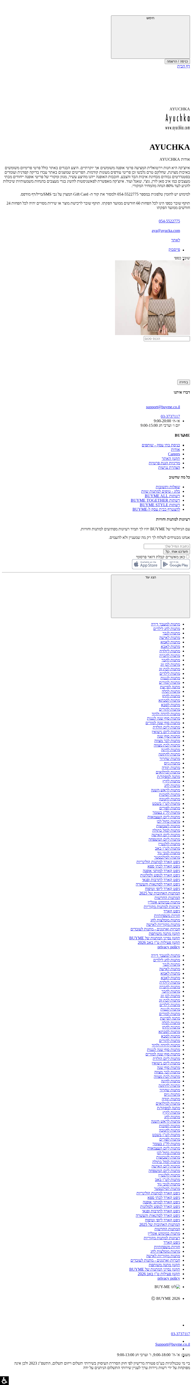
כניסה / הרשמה (177, 61)
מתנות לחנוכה (169, 799)
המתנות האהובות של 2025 (159, 893)
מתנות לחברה (169, 655)
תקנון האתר (171, 458)
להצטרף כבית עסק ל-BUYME (156, 509)
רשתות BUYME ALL (162, 496)
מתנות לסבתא (169, 700)
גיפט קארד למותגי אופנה (161, 871)
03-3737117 (180, 1334)
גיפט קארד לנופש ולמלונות (160, 875)
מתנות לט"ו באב (167, 848)
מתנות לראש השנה (165, 790)
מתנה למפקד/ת (168, 776)
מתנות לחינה (170, 750)
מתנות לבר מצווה (167, 741)
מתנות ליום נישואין (166, 732)
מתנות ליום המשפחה (164, 839)
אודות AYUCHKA (175, 159)
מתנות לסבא (170, 705)
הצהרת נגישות (169, 467)
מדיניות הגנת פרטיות (164, 463)
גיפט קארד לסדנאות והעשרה (158, 884)
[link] (91, 1309)
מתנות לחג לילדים (166, 628)
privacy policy (169, 947)
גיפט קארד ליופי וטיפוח (162, 889)
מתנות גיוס (172, 763)
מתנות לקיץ (171, 781)
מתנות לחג (172, 785)
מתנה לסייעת (170, 687)
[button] (183, 8)
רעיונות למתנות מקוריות (162, 906)
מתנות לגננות (170, 678)
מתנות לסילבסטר (167, 857)
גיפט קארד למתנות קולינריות (158, 862)
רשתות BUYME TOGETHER (155, 500)
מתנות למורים (169, 682)
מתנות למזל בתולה (166, 830)
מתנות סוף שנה (168, 736)
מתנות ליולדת (170, 651)
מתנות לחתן (171, 696)
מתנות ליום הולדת (166, 727)
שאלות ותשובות (168, 487)
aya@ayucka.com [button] (166, 230)
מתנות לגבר (171, 633)
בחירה (183, 382)
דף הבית (183, 66)
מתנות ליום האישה (166, 835)
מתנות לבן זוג (170, 664)
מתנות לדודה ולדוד (166, 714)
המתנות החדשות (167, 898)
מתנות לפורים (169, 808)
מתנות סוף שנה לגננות (163, 718)
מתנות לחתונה (169, 754)
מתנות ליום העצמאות (164, 817)
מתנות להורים (169, 709)
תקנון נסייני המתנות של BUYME (154, 938)
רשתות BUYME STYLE (160, 505)
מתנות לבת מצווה (167, 745)
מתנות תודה (171, 767)
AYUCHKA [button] (180, 109)
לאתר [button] (175, 240)
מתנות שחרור (170, 759)
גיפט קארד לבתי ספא (164, 866)
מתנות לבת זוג (169, 669)
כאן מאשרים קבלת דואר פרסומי (163, 557)
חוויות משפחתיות (167, 915)
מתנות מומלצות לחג (165, 920)
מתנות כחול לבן (168, 821)
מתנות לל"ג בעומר (166, 812)
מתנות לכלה (171, 691)
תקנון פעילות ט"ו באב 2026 (159, 942)
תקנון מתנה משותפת (164, 933)
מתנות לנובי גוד (168, 853)
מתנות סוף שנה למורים (163, 723)
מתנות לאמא (170, 642)
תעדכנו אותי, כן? (176, 552)
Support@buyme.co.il (172, 1344)
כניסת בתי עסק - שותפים (161, 445)
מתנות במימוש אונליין (164, 902)
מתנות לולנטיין (169, 844)
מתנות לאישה (169, 637)
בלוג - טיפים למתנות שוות (160, 491)
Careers (174, 454)
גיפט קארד (172, 911)
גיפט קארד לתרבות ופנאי (161, 880)
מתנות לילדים (170, 673)
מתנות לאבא (170, 646)
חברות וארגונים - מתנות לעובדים (155, 929)
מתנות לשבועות (168, 826)
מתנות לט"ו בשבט (166, 803)
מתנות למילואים (168, 772)
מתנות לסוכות (169, 794)
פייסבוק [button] (174, 249)
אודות (175, 449)
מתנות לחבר (171, 660)
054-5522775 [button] (169, 221)
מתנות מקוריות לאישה (163, 924)
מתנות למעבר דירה (165, 624)
